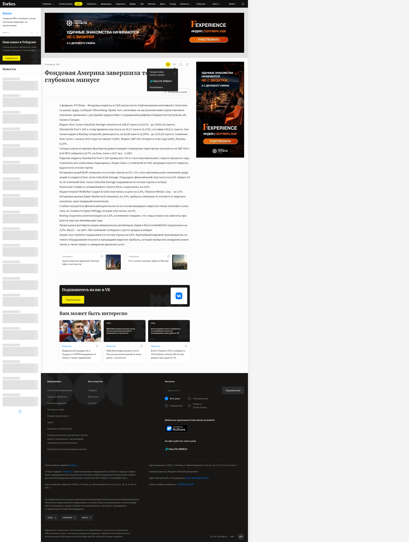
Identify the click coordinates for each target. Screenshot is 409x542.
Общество (66, 346)
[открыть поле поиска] (242, 3)
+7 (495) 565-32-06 (185, 484)
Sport (162, 3)
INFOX (85, 517)
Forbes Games (70, 3)
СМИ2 (50, 517)
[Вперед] (194, 262)
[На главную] (9, 3)
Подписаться (73, 299)
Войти (232, 3)
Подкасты (120, 3)
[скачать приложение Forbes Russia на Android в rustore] (176, 428)
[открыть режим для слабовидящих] (168, 64)
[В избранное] (101, 256)
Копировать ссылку (177, 91)
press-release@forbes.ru (197, 477)
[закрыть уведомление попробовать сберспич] (174, 73)
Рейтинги (91, 3)
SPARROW (67, 517)
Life (142, 3)
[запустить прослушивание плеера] (174, 64)
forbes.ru (73, 465)
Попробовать (156, 87)
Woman (151, 3)
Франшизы (106, 3)
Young (173, 3)
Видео (133, 3)
